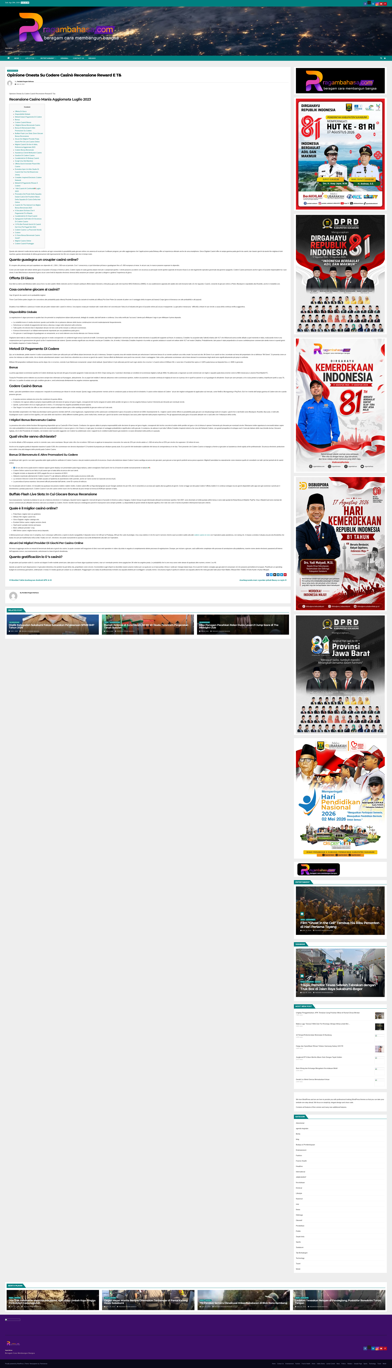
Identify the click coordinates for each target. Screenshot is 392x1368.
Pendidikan (300, 1226)
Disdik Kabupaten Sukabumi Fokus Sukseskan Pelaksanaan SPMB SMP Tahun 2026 (51, 626)
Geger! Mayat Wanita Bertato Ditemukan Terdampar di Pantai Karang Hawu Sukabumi (146, 1301)
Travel (298, 1263)
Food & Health (301, 1161)
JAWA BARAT (301, 1177)
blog (297, 1139)
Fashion (299, 1155)
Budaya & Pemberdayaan (305, 1145)
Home (274, 1363)
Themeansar (43, 1363)
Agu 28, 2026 (306, 992)
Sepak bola (300, 1236)
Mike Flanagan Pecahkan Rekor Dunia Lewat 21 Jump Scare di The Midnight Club (238, 626)
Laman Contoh (330, 1363)
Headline (299, 1166)
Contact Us (78, 58)
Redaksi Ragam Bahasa (25, 81)
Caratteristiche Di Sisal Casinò (26, 216)
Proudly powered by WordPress (14, 1363)
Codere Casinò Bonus (23, 122)
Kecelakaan (300, 1182)
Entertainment (48, 58)
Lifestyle (299, 1193)
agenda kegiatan (302, 1128)
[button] (381, 58)
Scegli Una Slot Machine (24, 161)
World (298, 1269)
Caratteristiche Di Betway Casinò (27, 158)
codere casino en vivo (202, 535)
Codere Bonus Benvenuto (24, 150)
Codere (17, 232)
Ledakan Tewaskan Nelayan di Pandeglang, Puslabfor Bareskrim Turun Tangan (338, 1301)
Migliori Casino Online (23, 241)
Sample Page (358, 1363)
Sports (298, 1242)
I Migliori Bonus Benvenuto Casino (27, 125)
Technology (300, 1258)
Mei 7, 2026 (306, 930)
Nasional (299, 1199)
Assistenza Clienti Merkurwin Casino (28, 153)
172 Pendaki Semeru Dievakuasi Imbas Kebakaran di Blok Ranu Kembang (243, 1303)
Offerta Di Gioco (21, 111)
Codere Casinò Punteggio (24, 243)
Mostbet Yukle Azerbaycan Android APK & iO (31, 580)
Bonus (17, 120)
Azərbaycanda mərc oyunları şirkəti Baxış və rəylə (262, 580)
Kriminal (64, 58)
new (297, 1204)
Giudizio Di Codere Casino (25, 155)
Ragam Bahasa (8, 48)
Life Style (30, 58)
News (17, 58)
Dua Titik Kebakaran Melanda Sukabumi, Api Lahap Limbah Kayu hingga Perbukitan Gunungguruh (339, 987)
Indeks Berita (321, 1363)
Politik (298, 1231)
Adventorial (300, 1123)
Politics (343, 1363)
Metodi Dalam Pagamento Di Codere (28, 117)
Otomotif (299, 1220)
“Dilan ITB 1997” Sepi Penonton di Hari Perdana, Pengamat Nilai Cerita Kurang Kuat (337, 925)
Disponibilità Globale (22, 114)
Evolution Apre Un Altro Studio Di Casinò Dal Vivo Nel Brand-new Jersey (27, 172)
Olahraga (299, 1215)
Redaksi (92, 58)
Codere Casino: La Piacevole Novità (28, 230)
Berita (106, 622)
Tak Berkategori (12, 70)
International (300, 1172)
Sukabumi (309, 981)
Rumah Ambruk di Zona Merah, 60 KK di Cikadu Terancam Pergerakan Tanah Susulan (146, 626)
